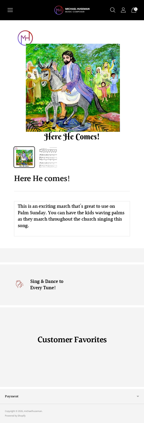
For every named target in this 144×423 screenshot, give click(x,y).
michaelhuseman (33, 411)
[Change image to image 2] (48, 157)
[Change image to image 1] (24, 157)
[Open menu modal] (10, 10)
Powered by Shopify (15, 415)
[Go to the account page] (123, 10)
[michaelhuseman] (72, 10)
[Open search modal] (113, 10)
